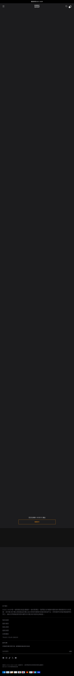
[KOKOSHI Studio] (60, 63)
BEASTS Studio (8, 105)
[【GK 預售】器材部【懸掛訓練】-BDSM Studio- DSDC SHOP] (23, 164)
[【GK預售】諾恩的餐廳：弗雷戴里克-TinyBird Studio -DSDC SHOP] (37, 126)
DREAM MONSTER (32, 71)
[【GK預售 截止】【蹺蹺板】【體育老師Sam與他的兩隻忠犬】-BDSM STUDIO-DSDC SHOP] (51, 364)
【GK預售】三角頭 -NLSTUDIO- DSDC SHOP (51, 420)
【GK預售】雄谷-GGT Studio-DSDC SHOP (65, 340)
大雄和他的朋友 (7, 54)
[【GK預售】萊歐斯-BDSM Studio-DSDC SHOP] (8, 325)
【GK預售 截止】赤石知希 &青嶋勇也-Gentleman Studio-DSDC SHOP (37, 422)
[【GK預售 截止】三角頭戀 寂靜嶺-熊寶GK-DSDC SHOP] (23, 364)
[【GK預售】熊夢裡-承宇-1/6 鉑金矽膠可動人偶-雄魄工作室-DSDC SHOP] (37, 325)
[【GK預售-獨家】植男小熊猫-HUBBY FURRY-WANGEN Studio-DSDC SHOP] (65, 284)
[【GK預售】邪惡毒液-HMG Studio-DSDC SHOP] (51, 126)
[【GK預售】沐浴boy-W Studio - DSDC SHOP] (23, 284)
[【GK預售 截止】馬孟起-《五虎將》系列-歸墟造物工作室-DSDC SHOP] (37, 364)
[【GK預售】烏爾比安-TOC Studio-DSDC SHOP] (51, 325)
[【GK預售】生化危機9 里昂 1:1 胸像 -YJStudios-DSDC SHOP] (37, 488)
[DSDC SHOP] (37, 6)
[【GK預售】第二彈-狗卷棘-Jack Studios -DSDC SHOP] (8, 364)
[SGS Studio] (37, 96)
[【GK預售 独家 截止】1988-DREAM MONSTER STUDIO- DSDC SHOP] (65, 405)
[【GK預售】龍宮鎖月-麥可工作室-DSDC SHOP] (8, 405)
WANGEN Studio (55, 105)
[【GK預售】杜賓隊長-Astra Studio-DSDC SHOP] (51, 247)
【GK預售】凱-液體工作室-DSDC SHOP (9, 220)
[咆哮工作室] (60, 46)
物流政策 (5, 620)
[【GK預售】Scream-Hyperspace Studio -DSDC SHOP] (8, 126)
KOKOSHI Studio (55, 71)
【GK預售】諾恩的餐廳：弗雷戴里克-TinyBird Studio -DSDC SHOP (37, 142)
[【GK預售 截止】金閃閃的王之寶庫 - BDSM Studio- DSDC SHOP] (23, 447)
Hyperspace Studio (33, 88)
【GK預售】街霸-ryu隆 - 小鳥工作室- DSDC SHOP (9, 461)
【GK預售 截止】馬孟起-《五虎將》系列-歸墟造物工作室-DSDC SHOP (37, 381)
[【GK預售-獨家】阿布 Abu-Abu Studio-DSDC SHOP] (65, 126)
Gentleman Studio (9, 88)
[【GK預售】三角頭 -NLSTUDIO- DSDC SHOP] (51, 405)
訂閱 (70, 651)
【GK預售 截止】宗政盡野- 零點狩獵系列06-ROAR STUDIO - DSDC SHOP (65, 463)
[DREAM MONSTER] (37, 63)
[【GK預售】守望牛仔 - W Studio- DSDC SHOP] (37, 447)
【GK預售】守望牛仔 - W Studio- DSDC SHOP (37, 461)
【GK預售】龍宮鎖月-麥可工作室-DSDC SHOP (9, 420)
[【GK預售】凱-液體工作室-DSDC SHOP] (8, 206)
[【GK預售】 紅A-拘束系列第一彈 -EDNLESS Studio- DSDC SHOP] (8, 284)
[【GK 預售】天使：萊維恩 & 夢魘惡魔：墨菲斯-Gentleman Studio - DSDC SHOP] (51, 164)
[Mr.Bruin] (37, 46)
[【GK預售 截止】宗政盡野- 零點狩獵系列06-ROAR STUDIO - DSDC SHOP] (65, 447)
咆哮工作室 (53, 54)
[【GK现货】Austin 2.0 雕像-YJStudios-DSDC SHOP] (65, 488)
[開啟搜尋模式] (66, 6)
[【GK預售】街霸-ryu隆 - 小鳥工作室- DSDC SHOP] (8, 447)
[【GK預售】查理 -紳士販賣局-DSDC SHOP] (23, 488)
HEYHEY (5, 71)
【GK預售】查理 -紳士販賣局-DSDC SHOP (23, 502)
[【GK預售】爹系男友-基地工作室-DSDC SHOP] (23, 325)
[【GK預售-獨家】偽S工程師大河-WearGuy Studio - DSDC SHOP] (37, 284)
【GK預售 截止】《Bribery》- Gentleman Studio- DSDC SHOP (51, 505)
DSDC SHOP (14, 665)
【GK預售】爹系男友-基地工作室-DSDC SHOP (23, 340)
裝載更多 (37, 522)
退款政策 (5, 630)
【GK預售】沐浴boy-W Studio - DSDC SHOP (23, 298)
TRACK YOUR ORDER (10, 637)
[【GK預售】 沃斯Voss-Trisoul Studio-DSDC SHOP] (51, 284)
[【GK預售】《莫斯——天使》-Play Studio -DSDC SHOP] (65, 164)
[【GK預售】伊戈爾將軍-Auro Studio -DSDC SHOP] (23, 126)
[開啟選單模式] (3, 6)
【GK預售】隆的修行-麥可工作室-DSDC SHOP (65, 220)
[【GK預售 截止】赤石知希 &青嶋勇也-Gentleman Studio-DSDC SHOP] (37, 405)
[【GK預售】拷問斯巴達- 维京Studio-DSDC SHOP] (65, 364)
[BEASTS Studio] (13, 96)
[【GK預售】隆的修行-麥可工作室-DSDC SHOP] (65, 206)
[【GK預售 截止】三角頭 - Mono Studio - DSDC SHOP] (8, 488)
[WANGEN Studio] (60, 96)
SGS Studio (30, 105)
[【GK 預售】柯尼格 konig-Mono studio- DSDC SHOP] (37, 164)
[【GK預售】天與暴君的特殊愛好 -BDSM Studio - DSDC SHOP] (23, 206)
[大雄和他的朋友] (13, 46)
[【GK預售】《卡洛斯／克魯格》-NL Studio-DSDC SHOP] (51, 206)
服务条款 (5, 623)
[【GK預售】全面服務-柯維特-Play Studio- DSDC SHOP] (23, 405)
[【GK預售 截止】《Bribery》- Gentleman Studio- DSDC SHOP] (51, 488)
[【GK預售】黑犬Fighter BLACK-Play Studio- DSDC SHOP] (23, 247)
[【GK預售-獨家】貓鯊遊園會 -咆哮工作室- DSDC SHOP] (65, 247)
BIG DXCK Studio (55, 88)
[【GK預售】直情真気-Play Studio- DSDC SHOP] (37, 247)
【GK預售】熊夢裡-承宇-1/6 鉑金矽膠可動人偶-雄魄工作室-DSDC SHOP (37, 342)
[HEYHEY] (13, 63)
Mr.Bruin (29, 54)
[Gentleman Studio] (13, 79)
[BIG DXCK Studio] (60, 79)
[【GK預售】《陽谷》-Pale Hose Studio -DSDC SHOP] (8, 164)
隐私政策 (5, 627)
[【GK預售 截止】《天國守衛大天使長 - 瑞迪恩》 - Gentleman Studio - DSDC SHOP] (37, 206)
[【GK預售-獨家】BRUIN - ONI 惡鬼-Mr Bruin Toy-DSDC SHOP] (8, 247)
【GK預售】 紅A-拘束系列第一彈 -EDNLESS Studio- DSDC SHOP (9, 300)
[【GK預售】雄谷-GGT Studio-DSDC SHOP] (65, 325)
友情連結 (5, 634)
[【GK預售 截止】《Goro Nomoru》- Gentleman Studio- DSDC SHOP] (51, 447)
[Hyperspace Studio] (37, 79)
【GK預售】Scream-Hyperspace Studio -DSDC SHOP (9, 142)
